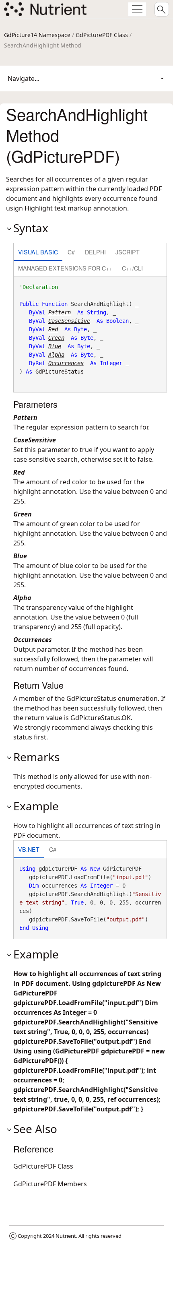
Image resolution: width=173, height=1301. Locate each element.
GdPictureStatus (59, 371)
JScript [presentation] (127, 252)
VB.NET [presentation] (28, 849)
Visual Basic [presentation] (38, 252)
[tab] (38, 252)
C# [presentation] (71, 252)
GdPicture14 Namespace (37, 35)
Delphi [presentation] (95, 252)
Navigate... (23, 78)
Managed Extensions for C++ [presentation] (65, 268)
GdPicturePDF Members (50, 1183)
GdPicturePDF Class (102, 35)
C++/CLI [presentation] (132, 268)
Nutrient (66, 1235)
